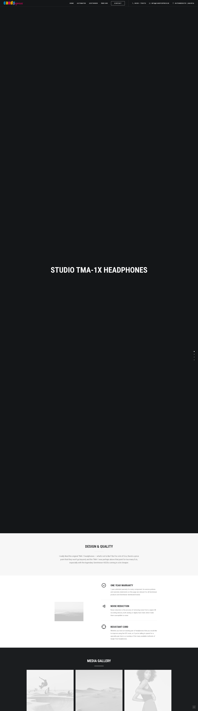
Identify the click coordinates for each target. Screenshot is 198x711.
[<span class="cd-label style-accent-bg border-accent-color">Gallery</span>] (194, 357)
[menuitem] (71, 3)
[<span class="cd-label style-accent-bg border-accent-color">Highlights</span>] (194, 354)
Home (72, 3)
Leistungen (93, 3)
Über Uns (104, 3)
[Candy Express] (13, 3)
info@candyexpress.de (160, 3)
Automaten (81, 3)
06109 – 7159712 (140, 3)
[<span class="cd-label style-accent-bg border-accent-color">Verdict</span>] (194, 359)
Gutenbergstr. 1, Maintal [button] (184, 3)
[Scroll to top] (194, 707)
